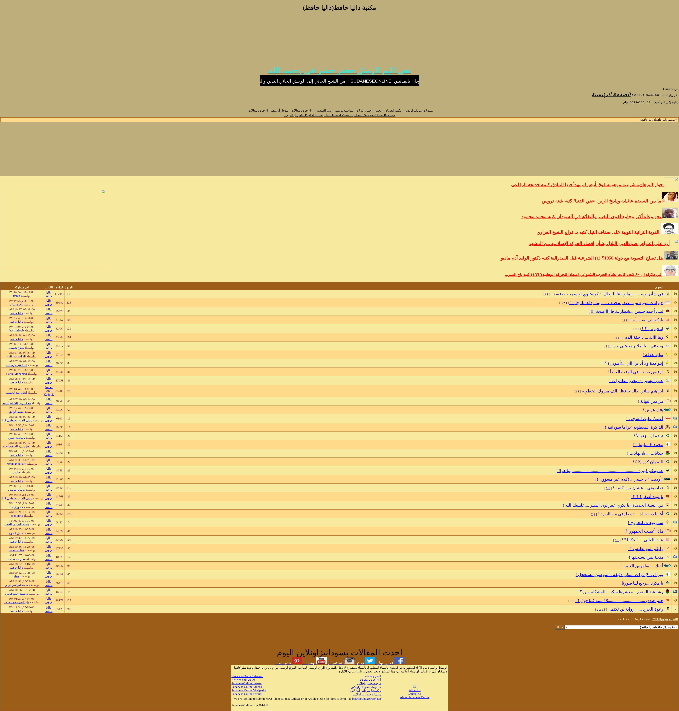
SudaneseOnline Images (246, 683)
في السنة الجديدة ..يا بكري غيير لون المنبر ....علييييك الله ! (613, 505)
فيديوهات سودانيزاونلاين (366, 687)
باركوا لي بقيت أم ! (646, 320)
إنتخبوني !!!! (652, 328)
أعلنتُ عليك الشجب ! (644, 418)
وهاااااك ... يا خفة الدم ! (642, 337)
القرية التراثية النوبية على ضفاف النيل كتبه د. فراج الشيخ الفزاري (598, 232)
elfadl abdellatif (17, 463)
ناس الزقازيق (293, 115)
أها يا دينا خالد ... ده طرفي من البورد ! (630, 514)
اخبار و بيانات (363, 110)
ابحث (378, 110)
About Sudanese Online (415, 697)
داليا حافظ (16, 313)
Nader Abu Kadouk (49, 390)
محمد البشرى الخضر (16, 524)
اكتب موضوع (669, 619)
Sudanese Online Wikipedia (248, 690)
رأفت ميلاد (16, 304)
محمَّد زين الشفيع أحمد (16, 403)
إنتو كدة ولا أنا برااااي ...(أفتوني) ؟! (633, 363)
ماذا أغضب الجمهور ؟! (643, 531)
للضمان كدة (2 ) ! (648, 462)
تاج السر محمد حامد (16, 602)
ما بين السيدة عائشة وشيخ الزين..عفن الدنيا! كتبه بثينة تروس (602, 200)
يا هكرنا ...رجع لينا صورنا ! (641, 583)
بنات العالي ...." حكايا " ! (642, 540)
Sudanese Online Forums (247, 694)
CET (656, 619)
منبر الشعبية (323, 110)
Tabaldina (16, 515)
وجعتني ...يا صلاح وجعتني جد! (637, 346)
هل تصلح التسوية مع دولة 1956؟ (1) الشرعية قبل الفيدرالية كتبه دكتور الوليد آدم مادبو (582, 258)
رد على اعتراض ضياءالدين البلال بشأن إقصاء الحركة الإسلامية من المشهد (599, 243)
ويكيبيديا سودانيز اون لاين (365, 690)
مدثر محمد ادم (16, 559)
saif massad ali (16, 356)
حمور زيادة (16, 507)
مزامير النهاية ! (650, 401)
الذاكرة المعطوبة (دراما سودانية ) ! (632, 427)
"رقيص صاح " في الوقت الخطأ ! (635, 372)
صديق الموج (16, 533)
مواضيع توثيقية (343, 110)
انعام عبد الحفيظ (16, 392)
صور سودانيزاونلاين (369, 683)
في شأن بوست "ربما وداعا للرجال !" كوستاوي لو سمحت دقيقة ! (606, 294)
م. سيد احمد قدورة (16, 593)
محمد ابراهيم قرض (16, 585)
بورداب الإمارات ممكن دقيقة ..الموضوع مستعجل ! (619, 574)
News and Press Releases (378, 115)
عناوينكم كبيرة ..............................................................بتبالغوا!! (610, 470)
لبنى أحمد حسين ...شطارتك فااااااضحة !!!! (626, 311)
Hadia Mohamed (16, 373)
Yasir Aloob (16, 330)
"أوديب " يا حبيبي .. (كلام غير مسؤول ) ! (628, 479)
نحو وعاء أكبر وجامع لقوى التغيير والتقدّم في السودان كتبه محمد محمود (591, 216)
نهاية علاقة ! (653, 354)
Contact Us (415, 693)
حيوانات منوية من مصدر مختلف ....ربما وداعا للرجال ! (616, 302)
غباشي (16, 472)
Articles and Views (336, 115)
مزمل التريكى (16, 489)
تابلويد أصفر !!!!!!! (647, 496)
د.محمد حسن (16, 437)
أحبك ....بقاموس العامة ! (642, 566)
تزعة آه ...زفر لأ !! (647, 436)
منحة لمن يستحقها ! (646, 557)
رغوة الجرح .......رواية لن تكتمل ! (634, 609)
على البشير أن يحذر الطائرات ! (636, 380)
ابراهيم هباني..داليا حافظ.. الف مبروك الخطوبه (622, 391)
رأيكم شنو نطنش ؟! (645, 548)
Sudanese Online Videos (246, 687)
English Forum (313, 115)
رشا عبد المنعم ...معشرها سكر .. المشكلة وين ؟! (620, 592)
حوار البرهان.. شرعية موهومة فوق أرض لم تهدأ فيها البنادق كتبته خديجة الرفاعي (587, 184)
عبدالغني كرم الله (16, 365)
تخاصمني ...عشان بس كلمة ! (637, 488)
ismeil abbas (16, 550)
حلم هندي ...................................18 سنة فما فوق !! (619, 600)
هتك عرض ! (653, 410)
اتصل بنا (355, 115)
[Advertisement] (339, 40)
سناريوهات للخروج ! (645, 522)
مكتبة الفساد (392, 110)
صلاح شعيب (16, 347)
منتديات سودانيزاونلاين (418, 110)
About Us (415, 690)
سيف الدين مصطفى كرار (16, 420)
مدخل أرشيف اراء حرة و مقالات (267, 110)
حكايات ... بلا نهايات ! (645, 453)
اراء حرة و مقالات (301, 110)
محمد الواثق (16, 411)
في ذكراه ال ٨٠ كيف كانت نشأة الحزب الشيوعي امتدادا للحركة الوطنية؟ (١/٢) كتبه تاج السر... (583, 274)
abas (16, 576)
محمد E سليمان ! (648, 444)
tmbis (16, 296)
